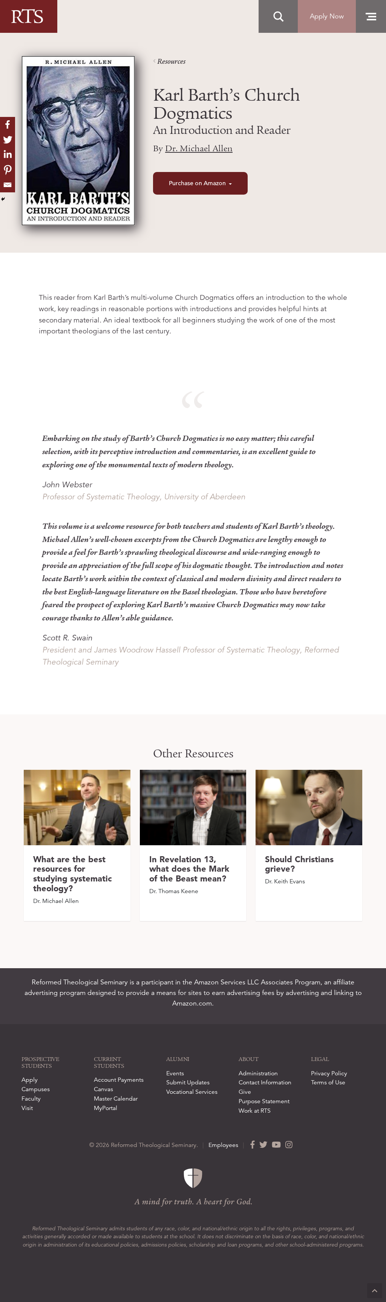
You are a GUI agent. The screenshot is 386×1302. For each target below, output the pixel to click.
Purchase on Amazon (197, 183)
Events (175, 1073)
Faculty (31, 1098)
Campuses (35, 1089)
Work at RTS (255, 1111)
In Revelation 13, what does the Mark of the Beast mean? (189, 869)
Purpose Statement (264, 1101)
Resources (170, 61)
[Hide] (3, 199)
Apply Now (327, 16)
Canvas (103, 1089)
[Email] (7, 184)
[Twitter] (7, 139)
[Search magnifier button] (278, 16)
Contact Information (265, 1082)
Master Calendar (116, 1098)
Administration (258, 1073)
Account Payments (119, 1080)
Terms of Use (328, 1082)
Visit (27, 1108)
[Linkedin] (7, 154)
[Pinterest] (7, 169)
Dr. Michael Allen (199, 148)
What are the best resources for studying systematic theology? (72, 874)
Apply (29, 1080)
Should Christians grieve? (299, 864)
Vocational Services (192, 1092)
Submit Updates (188, 1082)
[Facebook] (7, 124)
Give (245, 1092)
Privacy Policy (329, 1073)
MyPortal (105, 1108)
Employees (223, 1145)
